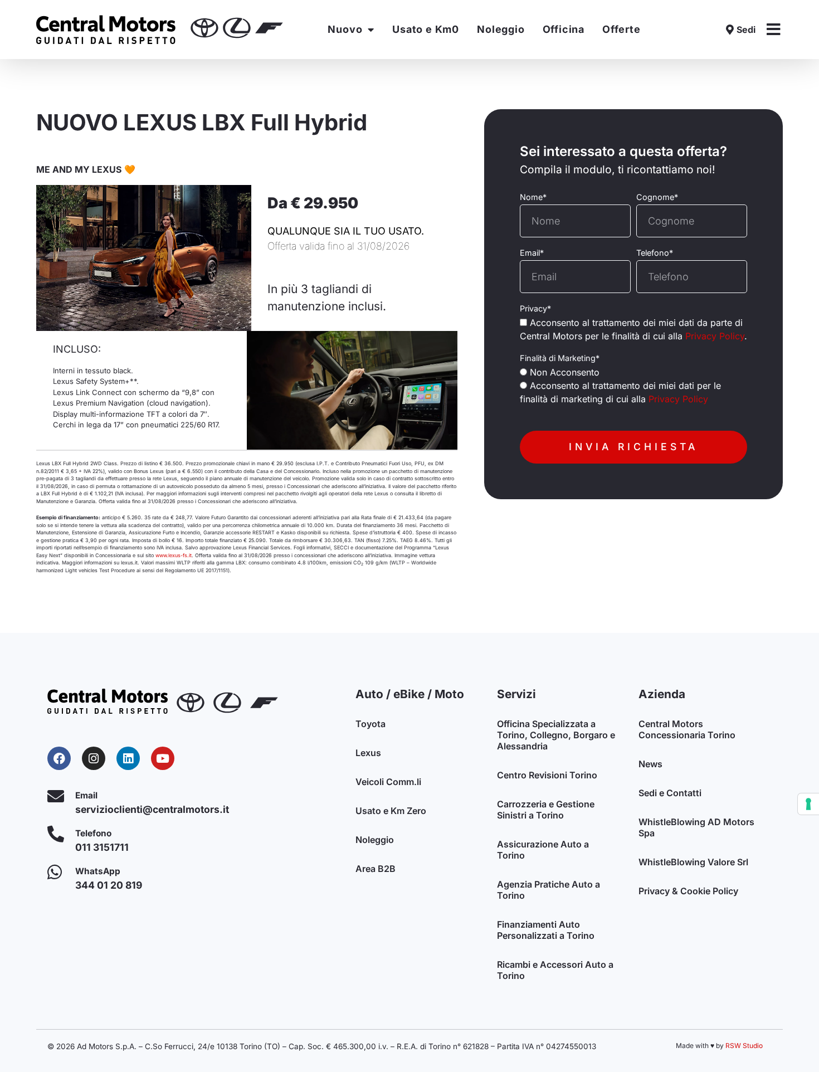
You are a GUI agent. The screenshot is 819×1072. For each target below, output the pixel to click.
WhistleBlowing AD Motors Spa (696, 827)
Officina (563, 29)
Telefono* (654, 252)
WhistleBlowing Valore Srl (693, 862)
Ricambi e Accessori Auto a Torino (555, 970)
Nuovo (345, 29)
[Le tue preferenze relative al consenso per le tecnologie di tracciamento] (808, 804)
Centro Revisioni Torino (547, 775)
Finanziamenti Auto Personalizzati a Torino (545, 930)
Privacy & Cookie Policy (688, 890)
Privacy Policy (714, 336)
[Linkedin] (128, 758)
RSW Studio (744, 1045)
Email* (532, 252)
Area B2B (375, 868)
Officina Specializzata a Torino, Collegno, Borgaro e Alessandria (556, 735)
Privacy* (535, 308)
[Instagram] (93, 758)
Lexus (368, 752)
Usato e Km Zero (390, 810)
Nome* (533, 197)
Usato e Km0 (425, 29)
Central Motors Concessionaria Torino (686, 729)
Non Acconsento (564, 372)
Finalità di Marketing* (559, 358)
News (650, 763)
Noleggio (500, 29)
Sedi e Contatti (669, 792)
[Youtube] (162, 758)
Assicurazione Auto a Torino (543, 850)
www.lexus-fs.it (173, 555)
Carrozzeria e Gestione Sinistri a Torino (545, 809)
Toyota (370, 723)
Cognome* (657, 197)
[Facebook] (59, 758)
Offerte (621, 29)
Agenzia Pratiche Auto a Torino (548, 890)
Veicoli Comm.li (388, 781)
